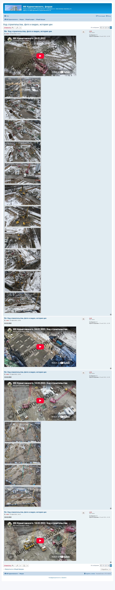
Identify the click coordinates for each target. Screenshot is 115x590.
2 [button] (105, 28)
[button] (101, 27)
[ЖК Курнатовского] (13, 7)
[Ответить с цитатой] (83, 32)
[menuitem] (6, 16)
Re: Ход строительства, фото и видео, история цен (28, 31)
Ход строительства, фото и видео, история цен (27, 24)
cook (90, 31)
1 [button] (103, 28)
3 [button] (108, 28)
